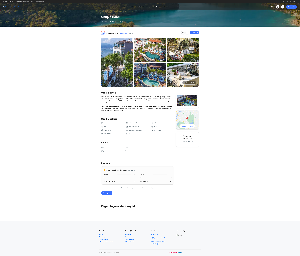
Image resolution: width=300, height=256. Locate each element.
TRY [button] (272, 6)
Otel (123, 7)
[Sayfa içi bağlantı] (283, 1)
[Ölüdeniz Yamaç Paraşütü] (11, 7)
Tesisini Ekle (291, 7)
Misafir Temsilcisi (104, 239)
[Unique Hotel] (117, 62)
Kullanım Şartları (129, 242)
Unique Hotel (105, 97)
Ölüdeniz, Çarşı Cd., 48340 (158, 241)
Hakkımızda (128, 234)
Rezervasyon (102, 237)
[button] (277, 7)
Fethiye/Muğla (155, 244)
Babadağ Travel (187, 138)
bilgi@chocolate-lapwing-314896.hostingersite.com (30, 1)
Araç (164, 7)
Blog (126, 237)
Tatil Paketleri (143, 7)
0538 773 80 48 (9, 1)
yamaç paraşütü (126, 106)
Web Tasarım (173, 252)
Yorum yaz (106, 193)
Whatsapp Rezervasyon (106, 242)
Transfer (155, 7)
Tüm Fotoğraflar (190, 83)
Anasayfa (104, 21)
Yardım (101, 234)
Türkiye (112, 21)
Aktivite (132, 7)
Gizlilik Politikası (129, 239)
